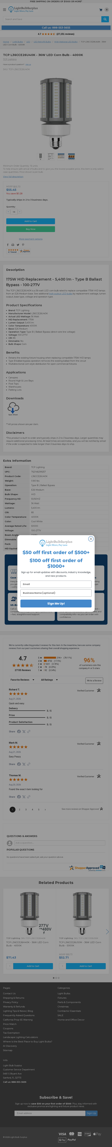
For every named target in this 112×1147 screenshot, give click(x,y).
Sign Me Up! (56, 603)
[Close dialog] (90, 538)
